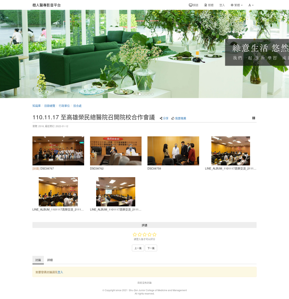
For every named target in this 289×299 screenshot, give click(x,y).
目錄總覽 (49, 106)
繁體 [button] (237, 5)
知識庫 (36, 106)
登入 (60, 272)
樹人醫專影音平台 (46, 4)
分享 (165, 118)
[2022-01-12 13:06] (116, 191)
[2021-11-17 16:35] (116, 150)
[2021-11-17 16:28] (173, 150)
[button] (251, 5)
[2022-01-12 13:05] (231, 150)
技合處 (77, 106)
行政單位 (64, 106)
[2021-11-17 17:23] (58, 150)
